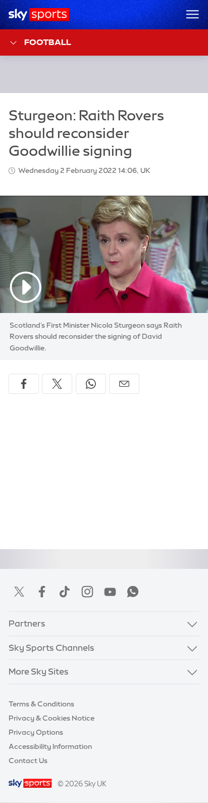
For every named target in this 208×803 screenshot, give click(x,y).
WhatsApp (132, 592)
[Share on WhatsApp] (91, 384)
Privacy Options (36, 732)
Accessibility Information (50, 746)
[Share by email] (124, 384)
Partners (27, 623)
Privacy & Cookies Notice (51, 718)
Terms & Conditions (41, 703)
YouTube (110, 592)
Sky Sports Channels (51, 647)
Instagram (87, 592)
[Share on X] (57, 384)
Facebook (42, 592)
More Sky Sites (39, 671)
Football (47, 42)
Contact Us (28, 760)
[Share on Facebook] (24, 384)
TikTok (64, 592)
